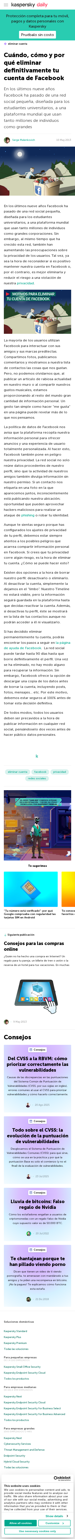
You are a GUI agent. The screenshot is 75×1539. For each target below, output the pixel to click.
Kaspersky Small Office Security (22, 1366)
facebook (40, 772)
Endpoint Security (14, 1455)
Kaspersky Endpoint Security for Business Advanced (34, 1414)
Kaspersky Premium (15, 1343)
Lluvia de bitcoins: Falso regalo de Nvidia (38, 1204)
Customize (52, 1523)
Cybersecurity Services (17, 1443)
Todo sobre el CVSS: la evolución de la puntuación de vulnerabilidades (37, 1135)
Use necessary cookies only (37, 1531)
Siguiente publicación (21, 934)
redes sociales (37, 778)
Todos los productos (16, 1378)
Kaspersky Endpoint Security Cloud (24, 1372)
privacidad (25, 283)
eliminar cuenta (17, 43)
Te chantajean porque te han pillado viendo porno (38, 1261)
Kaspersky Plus (12, 1337)
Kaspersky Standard (15, 1331)
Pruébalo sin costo (37, 34)
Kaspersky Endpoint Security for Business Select (32, 1408)
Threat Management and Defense (24, 1449)
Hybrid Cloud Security (17, 1461)
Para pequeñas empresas (20, 1357)
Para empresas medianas (20, 1387)
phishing (28, 515)
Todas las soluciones (16, 1349)
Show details (54, 1516)
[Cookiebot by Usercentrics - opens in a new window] (54, 1478)
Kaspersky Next (13, 1396)
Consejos (39, 1049)
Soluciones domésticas (19, 1321)
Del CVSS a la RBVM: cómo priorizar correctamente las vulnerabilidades (37, 1064)
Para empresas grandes (19, 1428)
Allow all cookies (20, 1523)
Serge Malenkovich (23, 140)
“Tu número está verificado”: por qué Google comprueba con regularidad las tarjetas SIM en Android (30, 914)
